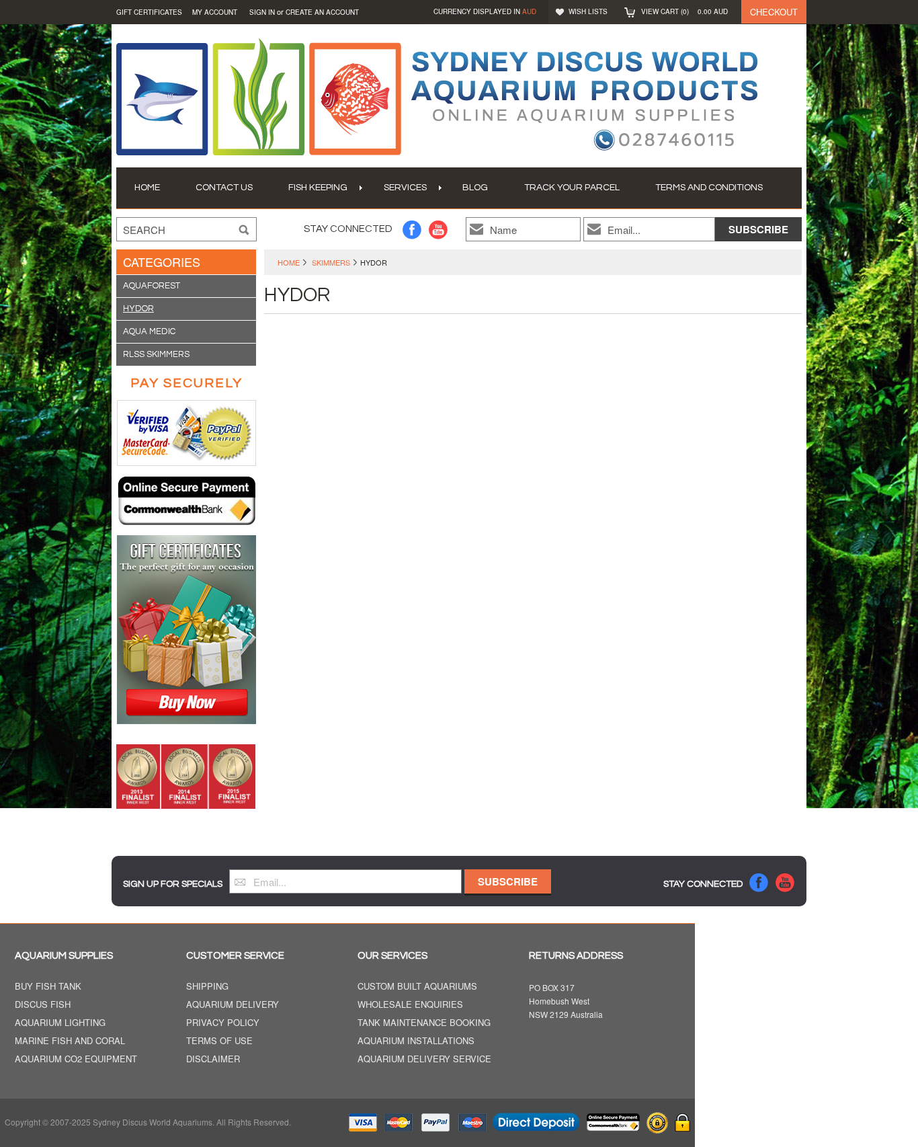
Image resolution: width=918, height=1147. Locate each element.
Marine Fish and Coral (70, 1041)
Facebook (412, 229)
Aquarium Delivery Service (424, 1059)
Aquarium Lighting (60, 1023)
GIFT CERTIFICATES (149, 12)
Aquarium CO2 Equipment (76, 1059)
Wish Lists (588, 11)
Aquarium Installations (416, 1041)
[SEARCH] (244, 230)
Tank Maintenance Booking (424, 1023)
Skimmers (331, 262)
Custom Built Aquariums (417, 986)
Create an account (322, 12)
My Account (214, 12)
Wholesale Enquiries (410, 1005)
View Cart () (684, 11)
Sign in (262, 12)
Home (289, 262)
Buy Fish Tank (48, 986)
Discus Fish (43, 1005)
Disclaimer (213, 1059)
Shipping (207, 986)
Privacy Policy (222, 1023)
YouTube (438, 229)
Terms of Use (219, 1041)
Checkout (774, 11)
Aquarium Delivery (232, 1005)
